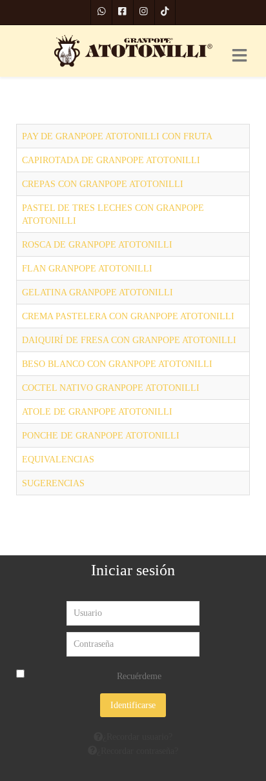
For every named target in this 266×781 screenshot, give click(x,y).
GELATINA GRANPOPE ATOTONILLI (97, 292)
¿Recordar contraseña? (137, 751)
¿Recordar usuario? (137, 736)
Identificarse (133, 705)
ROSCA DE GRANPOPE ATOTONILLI (97, 244)
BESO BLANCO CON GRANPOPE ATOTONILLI (117, 364)
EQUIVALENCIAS (58, 459)
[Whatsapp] (101, 12)
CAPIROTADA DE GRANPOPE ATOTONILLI (111, 160)
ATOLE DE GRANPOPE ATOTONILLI (97, 411)
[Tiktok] (165, 12)
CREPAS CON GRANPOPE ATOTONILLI (102, 184)
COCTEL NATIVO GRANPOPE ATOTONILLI (111, 387)
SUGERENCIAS (53, 483)
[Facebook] (123, 12)
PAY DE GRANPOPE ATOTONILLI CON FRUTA (117, 136)
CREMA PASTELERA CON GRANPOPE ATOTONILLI (128, 316)
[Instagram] (144, 12)
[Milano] (133, 51)
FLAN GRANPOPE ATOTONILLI (87, 268)
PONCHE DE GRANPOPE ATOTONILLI (100, 435)
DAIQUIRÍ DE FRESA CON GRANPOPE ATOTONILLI (129, 340)
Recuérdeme (139, 676)
